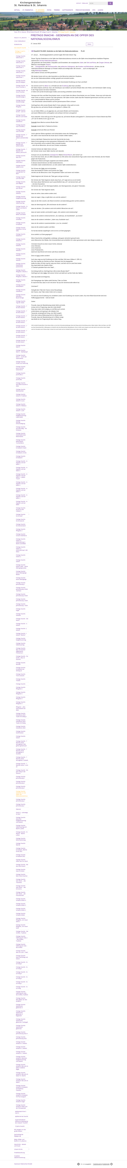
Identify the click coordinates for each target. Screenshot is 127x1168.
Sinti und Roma (91, 62)
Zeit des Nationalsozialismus (48, 60)
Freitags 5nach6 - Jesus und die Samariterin (21, 368)
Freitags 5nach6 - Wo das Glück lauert (22, 865)
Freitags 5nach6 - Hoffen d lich (21, 166)
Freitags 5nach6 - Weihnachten (21, 390)
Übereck (18, 809)
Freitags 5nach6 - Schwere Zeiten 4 (21, 899)
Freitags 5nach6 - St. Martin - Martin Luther (22, 833)
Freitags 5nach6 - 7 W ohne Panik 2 (21, 336)
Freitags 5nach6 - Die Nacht (22, 619)
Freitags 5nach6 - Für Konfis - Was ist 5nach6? (22, 657)
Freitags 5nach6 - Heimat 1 (21, 259)
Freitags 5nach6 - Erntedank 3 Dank (21, 447)
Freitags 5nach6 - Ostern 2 (21, 555)
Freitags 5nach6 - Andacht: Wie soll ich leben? (22, 1080)
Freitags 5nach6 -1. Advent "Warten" (21, 634)
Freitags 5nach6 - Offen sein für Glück (22, 860)
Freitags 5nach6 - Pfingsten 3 (21, 702)
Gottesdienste (67, 10)
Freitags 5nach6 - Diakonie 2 (21, 239)
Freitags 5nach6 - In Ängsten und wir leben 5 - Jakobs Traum (21, 476)
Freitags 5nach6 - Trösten (21, 679)
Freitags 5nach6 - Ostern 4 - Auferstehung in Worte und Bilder (21, 541)
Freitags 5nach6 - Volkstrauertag (21, 202)
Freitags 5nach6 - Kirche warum (21, 520)
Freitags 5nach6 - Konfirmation (21, 732)
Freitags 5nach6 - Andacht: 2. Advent (21, 1052)
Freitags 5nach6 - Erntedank (21, 223)
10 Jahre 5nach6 (19, 1126)
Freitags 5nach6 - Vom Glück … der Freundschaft (21, 893)
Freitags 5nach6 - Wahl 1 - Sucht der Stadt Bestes (21, 356)
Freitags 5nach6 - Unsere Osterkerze (21, 534)
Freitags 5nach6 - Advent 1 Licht (21, 409)
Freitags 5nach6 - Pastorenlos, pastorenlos (21, 265)
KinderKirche (18, 44)
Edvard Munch (67, 155)
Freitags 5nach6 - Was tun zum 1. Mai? (22, 951)
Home (16, 32)
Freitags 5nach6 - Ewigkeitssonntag (21, 197)
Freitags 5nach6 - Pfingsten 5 (21, 693)
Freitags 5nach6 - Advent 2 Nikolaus (21, 405)
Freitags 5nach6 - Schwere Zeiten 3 (21, 904)
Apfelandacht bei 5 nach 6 (20, 1112)
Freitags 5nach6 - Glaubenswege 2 (21, 96)
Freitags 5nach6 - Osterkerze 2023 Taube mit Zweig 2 (21, 715)
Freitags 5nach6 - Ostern (21, 560)
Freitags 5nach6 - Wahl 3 (21, 346)
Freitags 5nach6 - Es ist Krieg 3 (22, 977)
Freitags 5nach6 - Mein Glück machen (21, 875)
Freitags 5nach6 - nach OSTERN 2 (21, 125)
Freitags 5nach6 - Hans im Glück (21, 870)
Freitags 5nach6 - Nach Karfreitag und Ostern (22, 957)
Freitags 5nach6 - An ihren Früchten (22, 91)
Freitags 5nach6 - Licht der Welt (21, 177)
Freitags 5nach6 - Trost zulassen (21, 674)
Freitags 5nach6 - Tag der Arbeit (21, 301)
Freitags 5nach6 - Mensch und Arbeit (21, 115)
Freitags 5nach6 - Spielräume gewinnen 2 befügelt (22, 1020)
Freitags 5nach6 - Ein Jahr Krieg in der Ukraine (22, 771)
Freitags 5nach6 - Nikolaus (21, 192)
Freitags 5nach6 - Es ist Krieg (22, 987)
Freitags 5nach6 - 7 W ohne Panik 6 (21, 316)
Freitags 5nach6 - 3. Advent (21, 624)
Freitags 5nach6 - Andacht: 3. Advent (21, 1047)
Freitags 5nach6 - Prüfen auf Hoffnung (22, 362)
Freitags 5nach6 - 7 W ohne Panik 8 (21, 306)
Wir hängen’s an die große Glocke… (20, 1130)
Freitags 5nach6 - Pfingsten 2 (21, 530)
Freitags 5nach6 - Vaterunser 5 (21, 56)
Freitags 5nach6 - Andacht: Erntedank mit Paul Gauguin (21, 1095)
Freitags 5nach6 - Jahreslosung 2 (21, 800)
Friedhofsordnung (19, 1152)
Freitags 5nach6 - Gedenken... (67, 32)
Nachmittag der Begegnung (18, 1135)
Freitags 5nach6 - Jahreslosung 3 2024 (22, 594)
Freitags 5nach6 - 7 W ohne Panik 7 (21, 311)
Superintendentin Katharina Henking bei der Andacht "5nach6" (21, 1121)
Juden (82, 62)
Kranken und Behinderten (86, 66)
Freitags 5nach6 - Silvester (21, 614)
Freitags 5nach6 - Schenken (21, 218)
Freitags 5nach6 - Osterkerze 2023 (21, 727)
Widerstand (38, 70)
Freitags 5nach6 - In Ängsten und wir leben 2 (21, 496)
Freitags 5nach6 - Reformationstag (21, 839)
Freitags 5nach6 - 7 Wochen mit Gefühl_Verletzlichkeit (22, 137)
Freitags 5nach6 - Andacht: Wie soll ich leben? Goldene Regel (22, 1067)
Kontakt (78, 3)
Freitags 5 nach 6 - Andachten (49, 32)
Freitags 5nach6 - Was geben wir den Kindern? (21, 999)
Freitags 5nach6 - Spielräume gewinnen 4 (21, 1006)
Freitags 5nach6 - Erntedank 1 (21, 457)
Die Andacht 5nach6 (33, 32)
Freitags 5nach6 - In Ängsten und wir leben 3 (21, 490)
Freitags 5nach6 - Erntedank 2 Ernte (21, 452)
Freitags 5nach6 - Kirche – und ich (21, 110)
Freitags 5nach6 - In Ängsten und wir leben (21, 503)
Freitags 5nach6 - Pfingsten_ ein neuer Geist (22, 926)
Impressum (17, 1164)
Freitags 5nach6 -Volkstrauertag (21, 644)
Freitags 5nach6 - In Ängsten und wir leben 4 (21, 483)
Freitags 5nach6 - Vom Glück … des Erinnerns (21, 887)
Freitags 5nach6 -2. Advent (21, 629)
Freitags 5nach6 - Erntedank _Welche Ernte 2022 (21, 849)
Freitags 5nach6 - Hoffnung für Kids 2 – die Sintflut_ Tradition (21, 938)
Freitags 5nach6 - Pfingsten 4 (21, 697)
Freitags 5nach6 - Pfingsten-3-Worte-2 (21, 270)
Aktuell (17, 10)
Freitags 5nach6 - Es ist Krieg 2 (22, 982)
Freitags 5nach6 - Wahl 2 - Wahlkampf (22, 351)
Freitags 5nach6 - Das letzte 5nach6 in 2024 (22, 384)
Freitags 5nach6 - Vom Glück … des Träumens (21, 880)
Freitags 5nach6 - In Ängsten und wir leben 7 (21, 462)
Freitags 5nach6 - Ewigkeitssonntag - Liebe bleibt (21, 415)
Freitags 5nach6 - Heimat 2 (21, 254)
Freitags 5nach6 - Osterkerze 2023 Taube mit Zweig (21, 721)
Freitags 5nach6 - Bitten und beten (21, 213)
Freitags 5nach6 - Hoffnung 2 (21, 161)
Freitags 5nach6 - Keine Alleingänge (21, 578)
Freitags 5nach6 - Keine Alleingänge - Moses (21, 572)
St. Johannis (40, 10)
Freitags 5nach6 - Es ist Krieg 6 (22, 962)
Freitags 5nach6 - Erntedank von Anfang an (21, 669)
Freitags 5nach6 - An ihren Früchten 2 (22, 86)
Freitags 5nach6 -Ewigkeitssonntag (21, 639)
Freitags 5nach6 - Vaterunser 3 (21, 66)
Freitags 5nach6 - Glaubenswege (21, 101)
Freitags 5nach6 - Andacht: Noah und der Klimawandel (21, 1106)
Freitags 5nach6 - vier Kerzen (21, 187)
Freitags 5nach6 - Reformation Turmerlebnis (21, 441)
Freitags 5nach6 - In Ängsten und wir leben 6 (21, 469)
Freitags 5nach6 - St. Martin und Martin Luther (22, 208)
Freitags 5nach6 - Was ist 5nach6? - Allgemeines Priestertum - (21, 650)
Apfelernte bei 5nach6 (21, 1116)
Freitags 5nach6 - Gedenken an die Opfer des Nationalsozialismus (22, 793)
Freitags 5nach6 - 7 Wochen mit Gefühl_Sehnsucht (21, 150)
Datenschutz (24, 1164)
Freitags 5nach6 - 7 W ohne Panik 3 (21, 331)
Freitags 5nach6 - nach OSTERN (21, 130)
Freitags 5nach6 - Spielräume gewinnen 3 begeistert (21, 1013)
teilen (89, 44)
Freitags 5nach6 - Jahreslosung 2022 (21, 1037)
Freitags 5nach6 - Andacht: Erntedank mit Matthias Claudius (21, 1088)
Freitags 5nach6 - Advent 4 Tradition (21, 395)
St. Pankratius (28, 10)
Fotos (49, 10)
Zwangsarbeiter (40, 66)
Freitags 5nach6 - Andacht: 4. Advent (21, 1042)
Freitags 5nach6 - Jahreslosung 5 (21, 583)
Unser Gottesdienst (19, 41)
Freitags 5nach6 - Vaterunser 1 (21, 76)
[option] (63, 21)
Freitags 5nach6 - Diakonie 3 (21, 234)
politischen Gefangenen (68, 66)
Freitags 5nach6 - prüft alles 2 (21, 373)
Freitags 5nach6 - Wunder (21, 663)
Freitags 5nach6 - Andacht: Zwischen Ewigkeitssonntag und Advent (21, 1059)
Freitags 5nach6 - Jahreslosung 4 (21, 782)
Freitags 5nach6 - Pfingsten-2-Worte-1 (21, 275)
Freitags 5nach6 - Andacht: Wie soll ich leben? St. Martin (22, 1074)
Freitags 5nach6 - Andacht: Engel (21, 1100)
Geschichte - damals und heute (20, 1145)
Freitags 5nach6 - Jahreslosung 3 (21, 787)
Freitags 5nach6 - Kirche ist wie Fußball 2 (21, 509)
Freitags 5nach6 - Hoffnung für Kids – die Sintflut (21, 945)
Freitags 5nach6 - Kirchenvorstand (21, 525)
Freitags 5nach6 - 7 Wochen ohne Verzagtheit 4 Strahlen (21, 751)
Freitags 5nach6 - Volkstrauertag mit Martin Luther (21, 827)
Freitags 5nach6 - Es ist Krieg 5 (22, 967)
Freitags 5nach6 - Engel (21, 609)
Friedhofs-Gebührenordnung (19, 1156)
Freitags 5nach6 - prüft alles (21, 378)
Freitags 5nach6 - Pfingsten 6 (21, 688)
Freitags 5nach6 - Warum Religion (21, 81)
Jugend (100, 10)
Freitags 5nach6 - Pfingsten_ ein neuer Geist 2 (22, 920)
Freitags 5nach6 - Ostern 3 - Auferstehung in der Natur (22, 549)
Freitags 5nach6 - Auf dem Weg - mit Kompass (21, 428)
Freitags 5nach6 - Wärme (21, 844)
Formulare (85, 3)
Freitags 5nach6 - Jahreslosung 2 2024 (22, 599)
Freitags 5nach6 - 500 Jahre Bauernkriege (21, 296)
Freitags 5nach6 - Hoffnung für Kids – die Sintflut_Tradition (22, 993)
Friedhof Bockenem (83, 10)
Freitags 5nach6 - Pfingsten (21, 106)
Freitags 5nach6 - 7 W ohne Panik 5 (21, 321)
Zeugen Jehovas (104, 62)
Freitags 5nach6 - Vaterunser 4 (21, 61)
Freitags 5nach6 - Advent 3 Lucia (21, 400)
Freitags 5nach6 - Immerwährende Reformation (21, 435)
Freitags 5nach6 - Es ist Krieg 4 (22, 972)
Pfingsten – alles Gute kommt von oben (20, 708)
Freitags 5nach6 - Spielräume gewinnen (21, 1027)
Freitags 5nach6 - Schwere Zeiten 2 (21, 909)
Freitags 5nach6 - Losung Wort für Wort (21, 172)
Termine (57, 10)
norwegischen (54, 155)
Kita (93, 10)
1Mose (46, 86)
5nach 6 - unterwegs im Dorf (22, 813)
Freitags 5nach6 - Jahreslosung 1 (21, 805)
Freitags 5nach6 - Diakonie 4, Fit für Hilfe (21, 229)
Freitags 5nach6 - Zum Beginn (21, 182)
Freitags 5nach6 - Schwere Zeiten (21, 914)
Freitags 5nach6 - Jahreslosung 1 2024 (22, 604)
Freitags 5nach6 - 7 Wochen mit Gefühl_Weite (21, 144)
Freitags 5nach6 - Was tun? (21, 156)
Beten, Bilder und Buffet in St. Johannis (20, 1140)
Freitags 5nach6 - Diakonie (21, 244)
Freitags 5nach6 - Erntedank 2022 (21, 855)
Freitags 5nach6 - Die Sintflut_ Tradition (22, 932)
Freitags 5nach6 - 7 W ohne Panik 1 (21, 341)
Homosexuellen (53, 66)
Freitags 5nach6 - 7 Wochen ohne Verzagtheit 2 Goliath (22, 758)
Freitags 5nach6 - (21, 684)
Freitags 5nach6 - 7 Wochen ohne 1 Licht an (22, 765)
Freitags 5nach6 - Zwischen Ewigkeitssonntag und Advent (21, 820)
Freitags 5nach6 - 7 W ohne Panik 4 (21, 326)
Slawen (48, 64)
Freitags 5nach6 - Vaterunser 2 (21, 71)
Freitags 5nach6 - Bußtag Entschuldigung (21, 422)
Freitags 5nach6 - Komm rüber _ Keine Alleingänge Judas (22, 566)
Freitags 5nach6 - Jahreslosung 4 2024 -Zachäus (22, 589)
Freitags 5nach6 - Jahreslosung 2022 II (22, 1032)
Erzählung (65, 86)
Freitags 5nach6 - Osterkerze (21, 120)
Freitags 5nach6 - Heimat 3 (21, 249)
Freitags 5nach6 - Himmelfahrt (21, 285)
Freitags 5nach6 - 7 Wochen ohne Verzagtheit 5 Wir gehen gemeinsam (21, 743)
